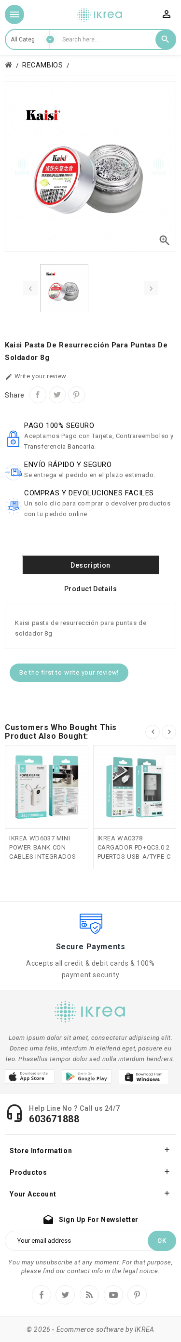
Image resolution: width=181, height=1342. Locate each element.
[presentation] (30, 288)
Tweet (57, 395)
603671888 (54, 1119)
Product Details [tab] (90, 589)
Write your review (36, 376)
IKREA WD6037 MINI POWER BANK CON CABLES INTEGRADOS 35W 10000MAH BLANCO (42, 856)
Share (38, 395)
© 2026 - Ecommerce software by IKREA (90, 1329)
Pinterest (76, 395)
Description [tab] (90, 565)
